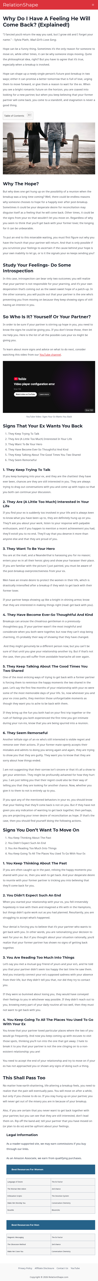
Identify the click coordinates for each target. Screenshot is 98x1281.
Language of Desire (15, 1182)
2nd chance (56, 1189)
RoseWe (10, 1210)
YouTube (75, 1268)
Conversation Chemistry (61, 1203)
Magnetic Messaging (15, 1237)
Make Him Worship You (16, 1203)
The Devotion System (60, 1196)
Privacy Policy (25, 1268)
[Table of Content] (29, 115)
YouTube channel (50, 354)
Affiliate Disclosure (44, 1268)
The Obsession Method (16, 1244)
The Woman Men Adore (16, 1189)
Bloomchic (56, 1210)
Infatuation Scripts (14, 1196)
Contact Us (62, 1268)
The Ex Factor (57, 1182)
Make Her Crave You (15, 1251)
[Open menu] (93, 5)
